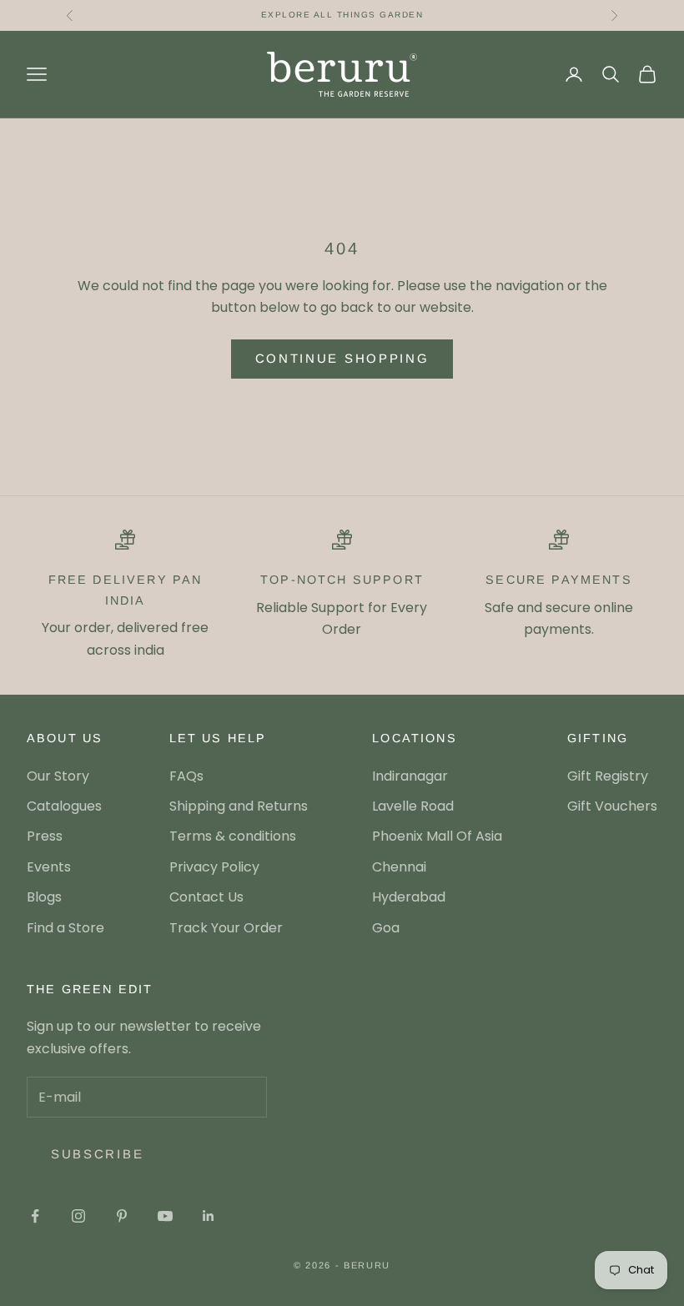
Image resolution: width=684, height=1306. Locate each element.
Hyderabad (408, 897)
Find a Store (65, 927)
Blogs (44, 897)
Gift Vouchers (612, 806)
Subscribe (97, 1154)
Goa (386, 927)
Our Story (58, 776)
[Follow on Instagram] (78, 1216)
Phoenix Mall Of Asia (437, 836)
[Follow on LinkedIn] (208, 1216)
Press (45, 836)
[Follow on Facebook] (35, 1216)
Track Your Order (226, 927)
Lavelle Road (413, 806)
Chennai (399, 867)
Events (49, 867)
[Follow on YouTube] (165, 1216)
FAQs (186, 776)
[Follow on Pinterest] (121, 1216)
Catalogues (64, 806)
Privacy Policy (214, 867)
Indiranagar (410, 776)
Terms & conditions (232, 836)
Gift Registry (607, 776)
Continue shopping (342, 358)
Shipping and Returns (238, 806)
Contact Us (206, 897)
